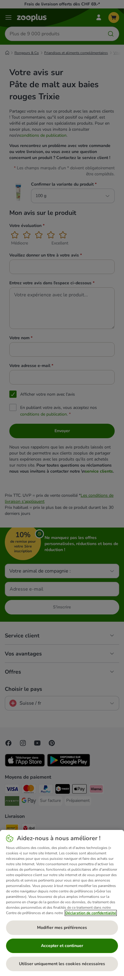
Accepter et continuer (62, 946)
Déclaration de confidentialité (90, 913)
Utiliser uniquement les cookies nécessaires (62, 964)
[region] (62, 903)
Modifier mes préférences (62, 927)
